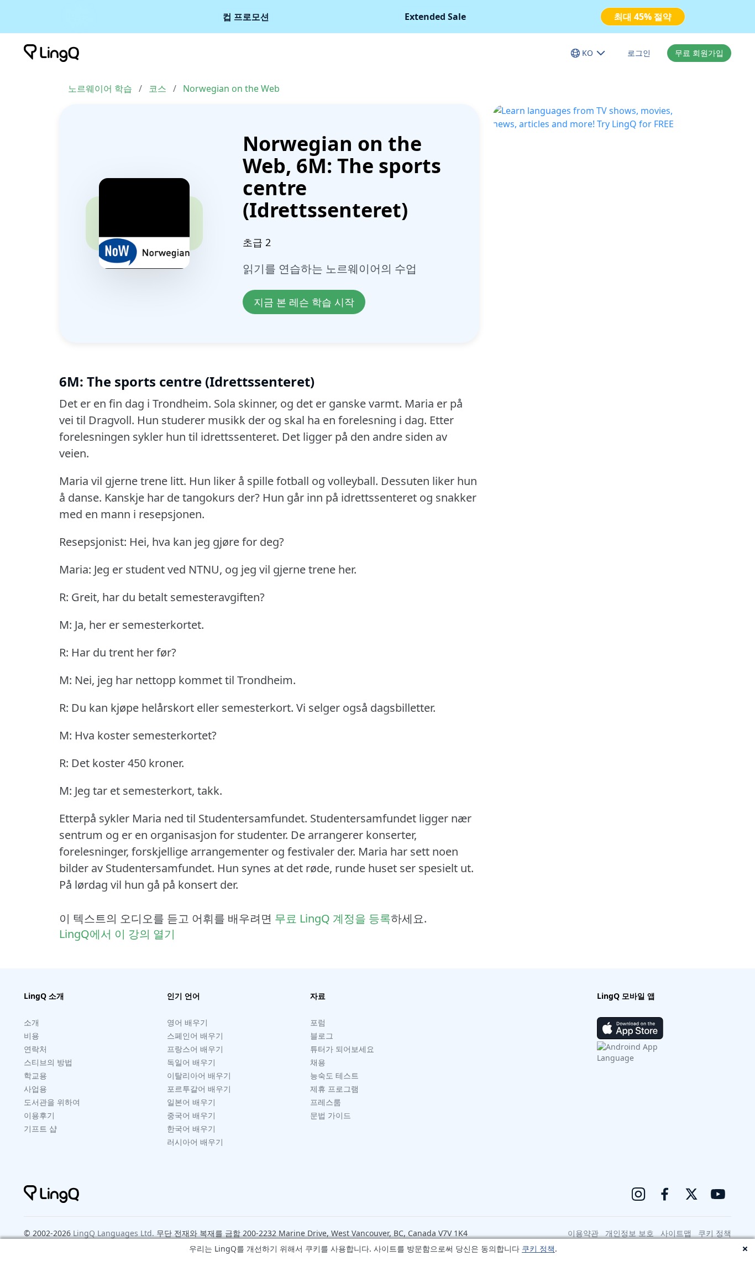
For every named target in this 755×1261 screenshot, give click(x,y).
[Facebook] (665, 1194)
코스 (157, 88)
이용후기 (39, 1115)
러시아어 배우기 (195, 1142)
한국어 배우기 (191, 1128)
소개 (31, 1022)
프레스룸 (325, 1102)
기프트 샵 (40, 1128)
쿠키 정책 (538, 1248)
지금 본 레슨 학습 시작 (304, 302)
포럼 (318, 1022)
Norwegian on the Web (231, 88)
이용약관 (583, 1233)
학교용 (35, 1075)
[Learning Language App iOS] (630, 1028)
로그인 (639, 53)
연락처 (35, 1049)
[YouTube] (718, 1194)
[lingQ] (51, 53)
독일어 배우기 (191, 1062)
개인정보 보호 (629, 1233)
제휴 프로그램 (334, 1088)
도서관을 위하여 (52, 1102)
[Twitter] (691, 1194)
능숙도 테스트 (334, 1075)
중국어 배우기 (191, 1115)
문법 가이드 (330, 1115)
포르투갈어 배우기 (199, 1088)
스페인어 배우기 (195, 1035)
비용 (31, 1035)
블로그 (321, 1035)
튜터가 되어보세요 (342, 1049)
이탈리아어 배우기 (199, 1075)
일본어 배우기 (191, 1102)
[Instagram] (638, 1194)
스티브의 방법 (48, 1062)
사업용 (35, 1088)
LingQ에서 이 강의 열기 (117, 933)
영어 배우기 (187, 1022)
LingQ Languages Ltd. (113, 1233)
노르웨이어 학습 (100, 88)
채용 (318, 1062)
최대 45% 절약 (643, 17)
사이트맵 (675, 1233)
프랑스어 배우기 (195, 1049)
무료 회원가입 (699, 53)
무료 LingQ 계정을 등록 (333, 918)
